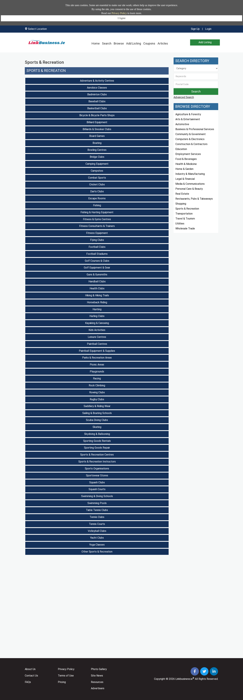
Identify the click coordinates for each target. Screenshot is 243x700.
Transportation (184, 213)
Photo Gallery (99, 669)
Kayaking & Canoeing (97, 323)
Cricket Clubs (97, 184)
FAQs (28, 682)
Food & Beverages (186, 159)
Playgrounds (97, 371)
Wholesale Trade (185, 228)
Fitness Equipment (97, 233)
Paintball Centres (97, 343)
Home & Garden (184, 168)
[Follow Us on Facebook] (195, 671)
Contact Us (31, 675)
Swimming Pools (97, 503)
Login (208, 28)
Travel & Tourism (185, 218)
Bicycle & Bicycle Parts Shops (97, 115)
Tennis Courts (97, 524)
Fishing (97, 205)
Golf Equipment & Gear (97, 267)
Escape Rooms (97, 198)
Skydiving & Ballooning (97, 433)
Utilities (179, 223)
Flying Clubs (97, 239)
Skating (97, 427)
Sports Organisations (97, 468)
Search (106, 43)
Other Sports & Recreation (96, 551)
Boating (97, 143)
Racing (97, 378)
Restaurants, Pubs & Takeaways (194, 198)
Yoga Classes (97, 544)
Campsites (97, 170)
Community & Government (190, 134)
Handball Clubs (97, 281)
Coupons (149, 43)
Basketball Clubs (97, 108)
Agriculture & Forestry (188, 114)
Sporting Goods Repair (97, 447)
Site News (97, 675)
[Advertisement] (97, 583)
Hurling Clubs (96, 316)
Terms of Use (66, 675)
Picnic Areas (97, 364)
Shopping (180, 203)
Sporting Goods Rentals (97, 440)
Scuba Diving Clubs (97, 420)
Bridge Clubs (97, 156)
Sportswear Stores (97, 475)
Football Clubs (97, 246)
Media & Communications (190, 183)
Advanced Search (184, 97)
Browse (119, 43)
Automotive (182, 124)
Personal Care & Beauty (189, 188)
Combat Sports (97, 177)
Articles (163, 43)
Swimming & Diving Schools (97, 496)
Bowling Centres (96, 149)
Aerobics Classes (97, 87)
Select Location (37, 28)
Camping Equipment (96, 163)
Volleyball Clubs (97, 530)
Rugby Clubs (97, 399)
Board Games (97, 136)
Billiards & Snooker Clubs (97, 129)
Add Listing (133, 43)
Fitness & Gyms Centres (97, 219)
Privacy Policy (119, 13)
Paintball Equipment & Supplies (97, 350)
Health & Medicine (186, 164)
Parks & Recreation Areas (97, 357)
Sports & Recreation (46, 71)
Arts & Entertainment (187, 119)
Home (96, 43)
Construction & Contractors (191, 144)
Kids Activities (97, 330)
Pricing (62, 682)
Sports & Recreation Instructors (97, 461)
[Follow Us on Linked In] (213, 671)
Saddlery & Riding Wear (97, 406)
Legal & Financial (185, 178)
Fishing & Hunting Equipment (97, 212)
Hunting (97, 309)
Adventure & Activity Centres (97, 80)
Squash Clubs (97, 482)
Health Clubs (97, 288)
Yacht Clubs (97, 537)
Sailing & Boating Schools (97, 413)
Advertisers (97, 688)
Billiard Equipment (97, 122)
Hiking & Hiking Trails (97, 295)
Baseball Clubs (96, 101)
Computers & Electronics (189, 139)
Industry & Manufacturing (190, 173)
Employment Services (188, 154)
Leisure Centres (97, 336)
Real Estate (182, 193)
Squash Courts (97, 489)
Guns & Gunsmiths (97, 274)
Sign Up (195, 28)
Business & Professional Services (194, 129)
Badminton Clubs (97, 94)
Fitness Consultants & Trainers (97, 226)
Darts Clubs (97, 191)
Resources (97, 682)
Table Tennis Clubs (97, 510)
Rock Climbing (97, 385)
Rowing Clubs (97, 392)
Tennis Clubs (97, 517)
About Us (30, 669)
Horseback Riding (97, 302)
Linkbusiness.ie (184, 678)
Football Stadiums (97, 253)
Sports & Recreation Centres (97, 454)
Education (181, 149)
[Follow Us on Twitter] (204, 671)
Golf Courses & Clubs (97, 260)
